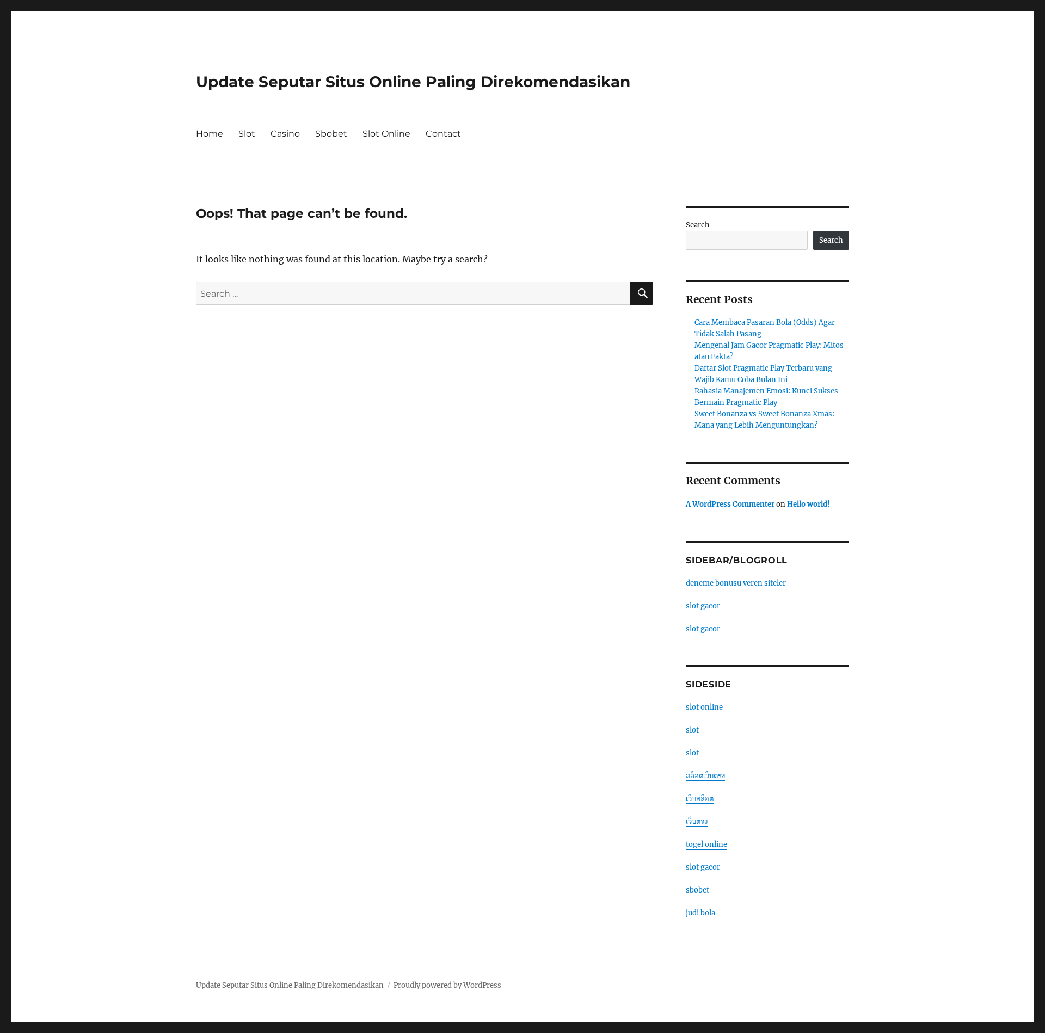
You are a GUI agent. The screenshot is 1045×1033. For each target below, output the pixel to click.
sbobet (697, 890)
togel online (706, 844)
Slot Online (386, 133)
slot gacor (703, 606)
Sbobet (331, 133)
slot (692, 730)
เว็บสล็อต (700, 798)
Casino (285, 133)
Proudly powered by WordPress (447, 985)
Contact (443, 133)
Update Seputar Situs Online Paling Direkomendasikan (413, 81)
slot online (704, 707)
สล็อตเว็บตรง (705, 775)
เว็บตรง (697, 821)
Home (209, 133)
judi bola (700, 913)
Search (698, 225)
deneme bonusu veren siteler (736, 583)
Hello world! (808, 504)
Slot (246, 133)
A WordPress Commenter (730, 504)
